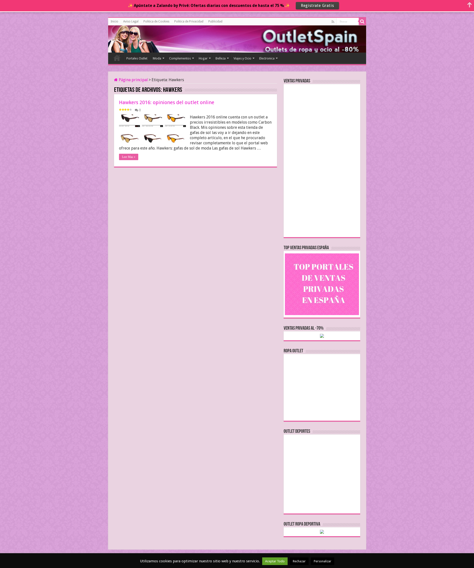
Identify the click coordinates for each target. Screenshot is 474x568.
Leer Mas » (128, 157)
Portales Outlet (136, 58)
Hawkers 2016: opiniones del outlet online (166, 102)
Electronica (267, 58)
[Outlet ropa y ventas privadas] (130, 38)
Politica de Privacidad (188, 21)
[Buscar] (362, 21)
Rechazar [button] (299, 561)
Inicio (114, 21)
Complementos (180, 58)
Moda (157, 58)
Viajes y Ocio (242, 58)
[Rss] (333, 22)
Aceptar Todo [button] (275, 561)
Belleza (221, 58)
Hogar (203, 58)
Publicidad (215, 21)
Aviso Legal (130, 21)
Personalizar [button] (322, 561)
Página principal (133, 79)
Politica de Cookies (156, 21)
